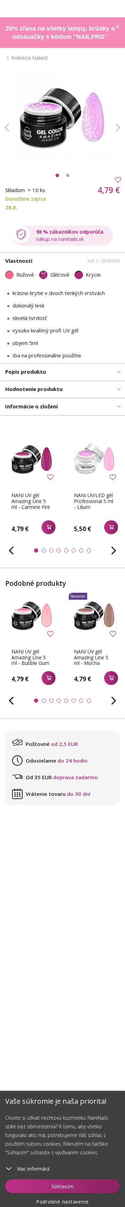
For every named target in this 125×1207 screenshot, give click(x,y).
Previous (7, 127)
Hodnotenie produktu (33, 388)
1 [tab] (57, 175)
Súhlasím (62, 1186)
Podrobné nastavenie (62, 1201)
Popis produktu (25, 371)
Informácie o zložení (31, 406)
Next (118, 127)
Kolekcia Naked (29, 57)
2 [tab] (67, 175)
